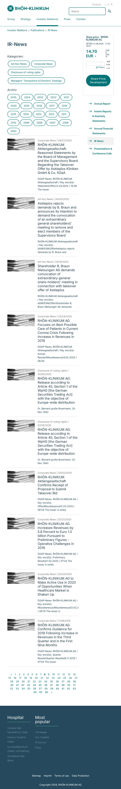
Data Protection (80, 775)
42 (22, 685)
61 (63, 688)
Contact (81, 19)
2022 (53, 97)
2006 (65, 122)
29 (17, 681)
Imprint (47, 775)
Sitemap (36, 775)
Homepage (41, 732)
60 (57, 688)
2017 (51, 105)
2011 (63, 114)
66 (46, 692)
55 (28, 688)
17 (20, 677)
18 (25, 677)
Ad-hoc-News (19, 63)
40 (11, 685)
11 (59, 674)
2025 (14, 97)
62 (68, 688)
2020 (14, 105)
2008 (39, 122)
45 (40, 685)
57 (40, 688)
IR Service (40, 742)
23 (53, 677)
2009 (26, 122)
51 (74, 685)
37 (63, 681)
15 (9, 677)
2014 (26, 114)
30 (23, 681)
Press (67, 19)
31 (28, 681)
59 (51, 688)
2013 (38, 114)
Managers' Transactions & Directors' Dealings (36, 80)
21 (42, 677)
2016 (64, 105)
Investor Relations (47, 19)
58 (46, 688)
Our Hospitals (42, 737)
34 (45, 681)
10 (53, 674)
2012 (51, 114)
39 (74, 681)
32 (34, 681)
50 (68, 685)
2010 (13, 122)
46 (45, 685)
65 (40, 692)
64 (34, 692)
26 (70, 677)
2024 (27, 97)
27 (76, 677)
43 (28, 685)
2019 (26, 105)
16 (15, 677)
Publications (37, 30)
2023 (40, 97)
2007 (52, 122)
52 (11, 688)
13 (69, 674)
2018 (39, 105)
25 (64, 677)
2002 (14, 131)
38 (68, 681)
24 (58, 677)
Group (11, 19)
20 (36, 677)
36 (57, 681)
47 (51, 685)
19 (31, 677)
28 (11, 681)
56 (34, 688)
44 (34, 685)
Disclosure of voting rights (25, 72)
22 (47, 677)
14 (74, 674)
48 (57, 685)
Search (110, 11)
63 (74, 688)
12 (63, 674)
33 (40, 681)
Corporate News (43, 63)
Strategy (26, 19)
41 (17, 685)
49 (63, 685)
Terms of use (61, 775)
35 (51, 681)
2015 (13, 114)
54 (23, 688)
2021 (66, 97)
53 (17, 688)
